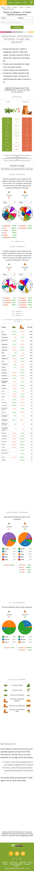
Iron (3, 331)
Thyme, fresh (21, 90)
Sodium (3, 367)
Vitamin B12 (5, 337)
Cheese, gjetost (17, 92)
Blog (24, 2)
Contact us (13, 862)
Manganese (5, 344)
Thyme (21, 7)
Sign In (10, 2)
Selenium (4, 369)
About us (5, 862)
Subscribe (22, 862)
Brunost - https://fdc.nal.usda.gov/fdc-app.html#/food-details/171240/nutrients (18, 770)
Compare (28, 7)
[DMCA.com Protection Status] (17, 846)
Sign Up (18, 2)
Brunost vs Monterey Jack (17, 710)
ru (17, 858)
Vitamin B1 (4, 375)
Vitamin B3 (4, 402)
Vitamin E (18, 313)
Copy (22, 166)
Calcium (17, 241)
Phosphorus (5, 358)
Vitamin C (4, 334)
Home (3, 7)
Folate (3, 391)
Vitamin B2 (4, 347)
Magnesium (5, 378)
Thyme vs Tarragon (17, 695)
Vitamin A (4, 388)
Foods (9, 7)
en (13, 858)
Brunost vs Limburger (17, 705)
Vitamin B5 (4, 350)
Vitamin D (18, 311)
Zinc (3, 399)
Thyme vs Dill (17, 690)
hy (20, 858)
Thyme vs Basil (17, 685)
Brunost (11, 9)
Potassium (4, 372)
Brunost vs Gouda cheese (17, 700)
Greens (15, 7)
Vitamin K (18, 315)
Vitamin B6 (4, 405)
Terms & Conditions (16, 864)
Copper (3, 355)
